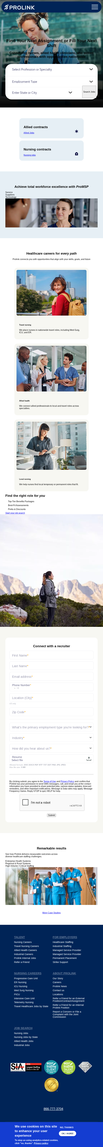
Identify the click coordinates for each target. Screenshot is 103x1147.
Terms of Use (49, 781)
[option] (51, 212)
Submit (51, 815)
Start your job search (15, 513)
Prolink (19, 7)
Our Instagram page (63, 1100)
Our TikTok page (75, 1100)
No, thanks (66, 1127)
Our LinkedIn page (51, 1100)
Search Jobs (89, 92)
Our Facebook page (28, 1100)
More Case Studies (51, 913)
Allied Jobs (29, 133)
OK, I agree (67, 1133)
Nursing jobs (30, 155)
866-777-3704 (53, 1109)
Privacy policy (41, 1143)
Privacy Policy (67, 781)
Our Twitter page (40, 1100)
